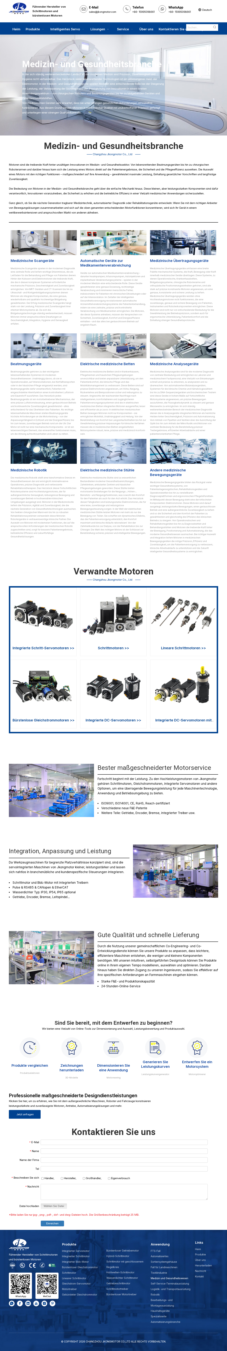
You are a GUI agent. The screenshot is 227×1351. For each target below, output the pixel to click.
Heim (198, 1249)
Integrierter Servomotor (76, 1250)
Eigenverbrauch (120, 1178)
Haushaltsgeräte (160, 1310)
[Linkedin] (28, 1303)
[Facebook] (20, 1303)
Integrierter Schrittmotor (76, 1256)
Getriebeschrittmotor (118, 1283)
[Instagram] (44, 1303)
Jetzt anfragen (25, 1114)
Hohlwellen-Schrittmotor (120, 1272)
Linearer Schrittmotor (74, 1278)
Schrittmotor (69, 1272)
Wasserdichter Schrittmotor (122, 1277)
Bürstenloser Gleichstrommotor (80, 1267)
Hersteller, (69, 1178)
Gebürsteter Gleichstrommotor (79, 1294)
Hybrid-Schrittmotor (117, 1256)
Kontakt (199, 1276)
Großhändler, (93, 1178)
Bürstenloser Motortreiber (121, 1294)
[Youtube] (36, 1303)
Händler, (49, 1178)
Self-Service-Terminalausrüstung (170, 1283)
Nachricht (200, 1270)
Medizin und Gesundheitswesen (169, 1278)
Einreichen (52, 1223)
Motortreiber (69, 1289)
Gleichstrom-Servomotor (76, 1283)
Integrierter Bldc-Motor (75, 1261)
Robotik (155, 1294)
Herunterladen (203, 1265)
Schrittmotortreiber (117, 1288)
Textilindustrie (159, 1272)
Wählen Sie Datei (54, 1206)
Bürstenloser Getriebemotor (122, 1250)
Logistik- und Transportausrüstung (170, 1289)
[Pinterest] (52, 1303)
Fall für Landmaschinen (164, 1267)
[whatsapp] (12, 1303)
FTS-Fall (155, 1250)
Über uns (200, 1259)
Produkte (200, 1254)
